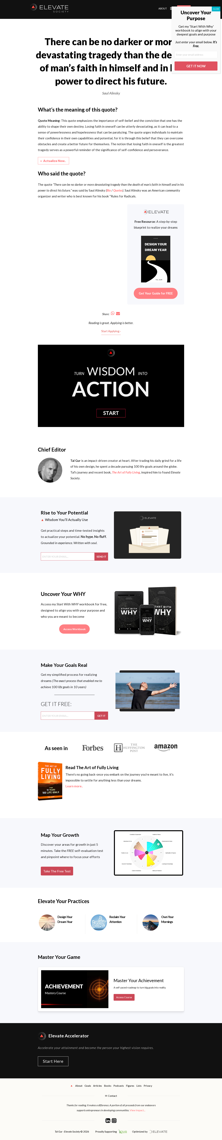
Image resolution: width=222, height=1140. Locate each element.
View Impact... (137, 1110)
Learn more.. (74, 786)
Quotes (118, 190)
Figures (130, 1085)
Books (107, 1085)
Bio (109, 190)
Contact (112, 1095)
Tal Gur (75, 460)
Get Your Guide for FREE (156, 293)
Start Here (53, 1061)
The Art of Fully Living (126, 472)
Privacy (148, 1085)
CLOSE (216, 9)
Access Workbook (74, 629)
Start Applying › (111, 331)
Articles (97, 1085)
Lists (139, 1085)
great (105, 323)
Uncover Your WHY (63, 594)
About (162, 8)
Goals (88, 1085)
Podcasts (118, 1085)
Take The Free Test (57, 871)
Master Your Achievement (139, 980)
